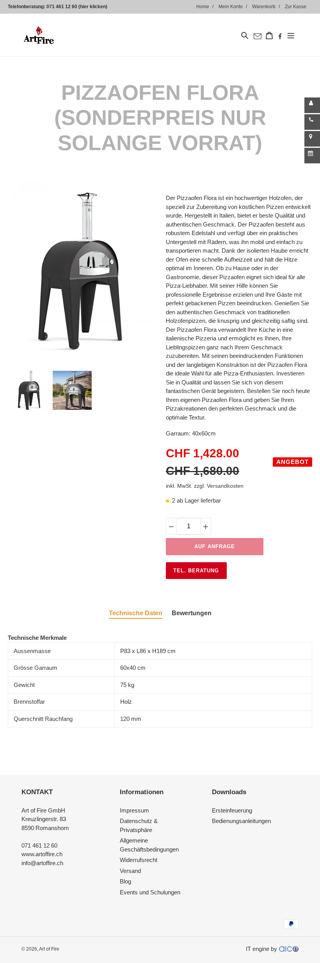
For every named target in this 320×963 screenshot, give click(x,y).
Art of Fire (49, 949)
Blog (125, 881)
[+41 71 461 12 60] (312, 122)
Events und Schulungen (150, 892)
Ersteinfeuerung (232, 810)
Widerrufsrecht (138, 860)
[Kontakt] (312, 105)
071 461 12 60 (39, 845)
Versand (130, 870)
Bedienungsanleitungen (241, 821)
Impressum (134, 810)
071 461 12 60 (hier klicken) (76, 6)
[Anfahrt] (312, 139)
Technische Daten (135, 613)
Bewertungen (192, 613)
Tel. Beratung (196, 571)
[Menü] (291, 34)
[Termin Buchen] (312, 155)
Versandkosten (225, 486)
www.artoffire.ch (41, 854)
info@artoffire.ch (42, 863)
